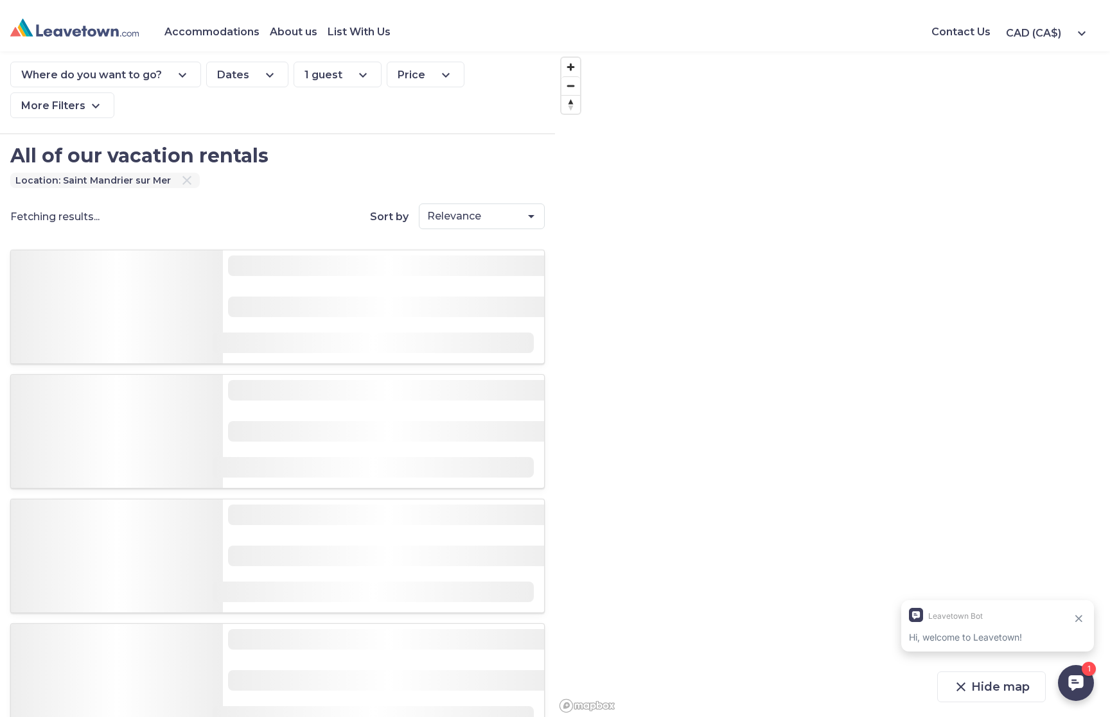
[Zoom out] (570, 85)
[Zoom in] (570, 67)
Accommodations (212, 32)
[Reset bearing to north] (570, 104)
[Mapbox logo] (587, 705)
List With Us (359, 32)
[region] (832, 384)
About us (293, 32)
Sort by (389, 217)
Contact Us (961, 32)
